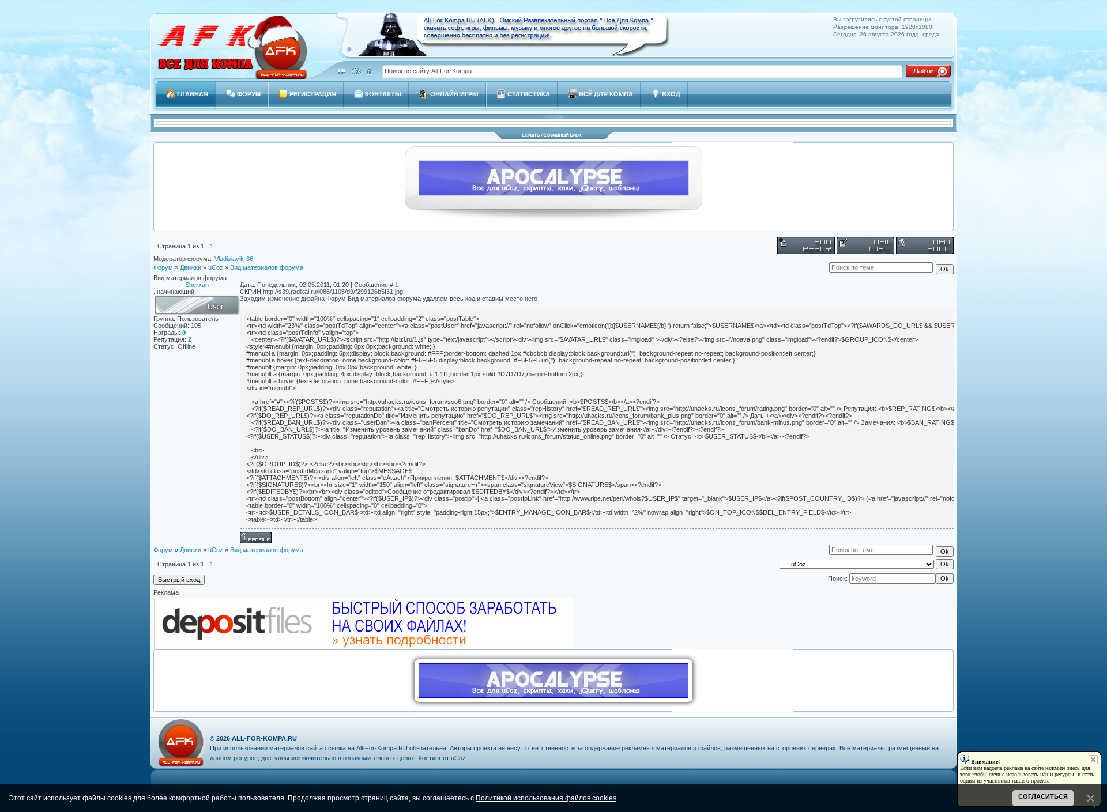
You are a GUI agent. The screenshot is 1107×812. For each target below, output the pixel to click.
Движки (190, 267)
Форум (163, 267)
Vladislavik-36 (233, 258)
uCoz (215, 267)
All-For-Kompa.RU (264, 738)
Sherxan (197, 284)
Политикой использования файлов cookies (546, 798)
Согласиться (1043, 796)
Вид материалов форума (266, 267)
